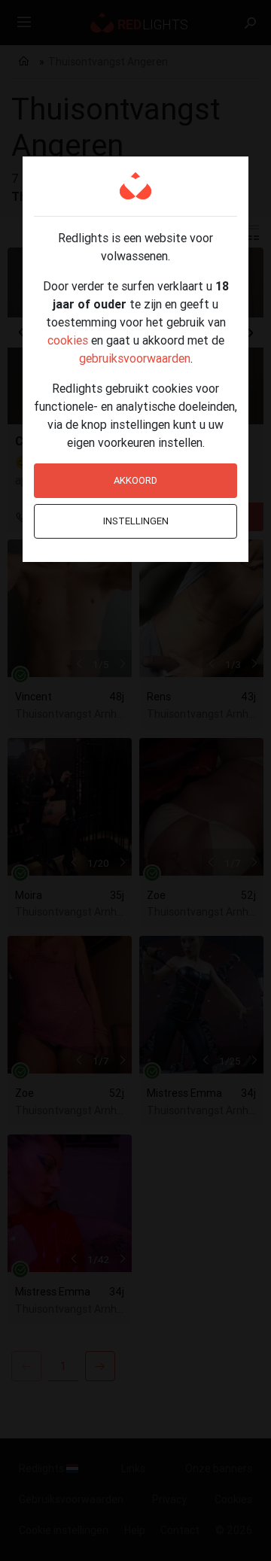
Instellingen (136, 521)
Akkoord (135, 480)
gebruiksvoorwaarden (134, 358)
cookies (67, 340)
